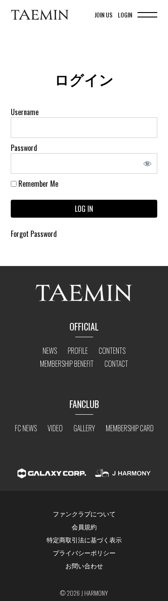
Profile (78, 350)
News (50, 350)
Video (55, 428)
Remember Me (37, 183)
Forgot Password (34, 233)
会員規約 (84, 526)
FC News (26, 428)
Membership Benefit (67, 363)
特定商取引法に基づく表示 (84, 539)
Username (25, 112)
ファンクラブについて (84, 513)
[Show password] (150, 163)
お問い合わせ (84, 565)
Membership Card (130, 428)
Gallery (84, 428)
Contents (112, 350)
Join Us (103, 14)
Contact (116, 363)
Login (125, 14)
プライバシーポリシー (84, 552)
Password (24, 147)
